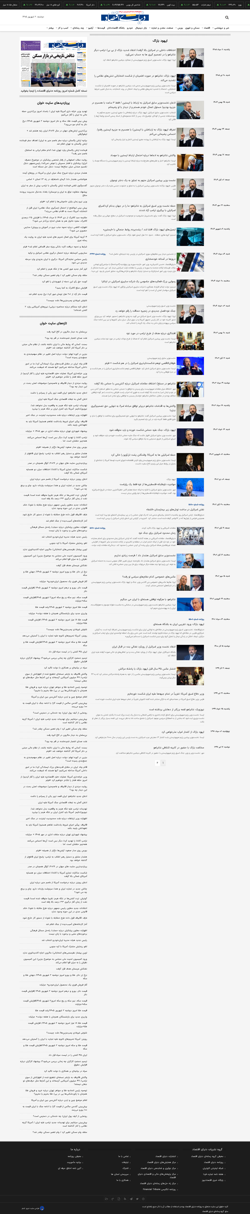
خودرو (130, 28)
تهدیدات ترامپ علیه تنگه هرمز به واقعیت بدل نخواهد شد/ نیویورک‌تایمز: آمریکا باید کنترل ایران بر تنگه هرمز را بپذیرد (59, 407)
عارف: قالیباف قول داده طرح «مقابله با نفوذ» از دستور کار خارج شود (55, 514)
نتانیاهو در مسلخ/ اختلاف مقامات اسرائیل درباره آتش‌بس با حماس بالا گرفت (135, 384)
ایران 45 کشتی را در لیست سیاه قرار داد (68, 1055)
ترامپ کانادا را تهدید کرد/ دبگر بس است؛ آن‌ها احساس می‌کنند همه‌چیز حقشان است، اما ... (57, 439)
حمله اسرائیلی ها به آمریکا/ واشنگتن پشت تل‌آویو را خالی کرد (143, 455)
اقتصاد (206, 28)
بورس (180, 28)
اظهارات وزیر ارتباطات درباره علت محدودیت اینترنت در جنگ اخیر (56, 415)
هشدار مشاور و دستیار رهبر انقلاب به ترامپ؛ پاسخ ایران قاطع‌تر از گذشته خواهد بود (56, 455)
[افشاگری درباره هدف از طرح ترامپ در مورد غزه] (190, 340)
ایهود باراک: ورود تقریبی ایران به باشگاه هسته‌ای (178, 624)
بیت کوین (156, 4)
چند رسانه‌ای (78, 28)
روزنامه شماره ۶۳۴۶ (98, 254)
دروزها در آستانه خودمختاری (160, 259)
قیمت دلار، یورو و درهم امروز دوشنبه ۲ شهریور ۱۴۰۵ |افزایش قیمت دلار (54, 589)
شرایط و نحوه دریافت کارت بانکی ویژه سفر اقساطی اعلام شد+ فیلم (55, 246)
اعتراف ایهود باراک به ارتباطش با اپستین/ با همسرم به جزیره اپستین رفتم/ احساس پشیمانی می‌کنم (136, 132)
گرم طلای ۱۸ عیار (38, 4)
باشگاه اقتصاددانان (116, 28)
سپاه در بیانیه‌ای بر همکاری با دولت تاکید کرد (65, 668)
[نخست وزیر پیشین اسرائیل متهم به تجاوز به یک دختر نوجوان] (190, 188)
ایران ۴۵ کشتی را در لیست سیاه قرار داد (68, 652)
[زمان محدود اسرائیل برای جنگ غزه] (190, 536)
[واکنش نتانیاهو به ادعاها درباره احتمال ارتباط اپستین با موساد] (190, 162)
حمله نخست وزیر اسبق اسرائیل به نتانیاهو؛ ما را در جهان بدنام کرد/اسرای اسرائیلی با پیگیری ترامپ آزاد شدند (137, 208)
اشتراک (125, 1168)
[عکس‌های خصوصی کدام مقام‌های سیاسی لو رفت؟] (190, 583)
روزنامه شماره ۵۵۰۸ (196, 619)
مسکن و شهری (192, 28)
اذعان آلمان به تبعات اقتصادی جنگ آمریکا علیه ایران (62, 399)
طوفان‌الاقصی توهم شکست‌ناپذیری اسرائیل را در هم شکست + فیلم (140, 363)
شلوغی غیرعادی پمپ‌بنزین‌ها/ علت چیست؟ (66, 300)
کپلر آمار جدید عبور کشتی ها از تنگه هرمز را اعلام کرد (62, 269)
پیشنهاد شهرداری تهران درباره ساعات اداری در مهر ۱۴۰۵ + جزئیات (56, 431)
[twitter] (137, 1198)
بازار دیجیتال (141, 28)
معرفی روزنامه (74, 1156)
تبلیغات (125, 1162)
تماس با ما (123, 1156)
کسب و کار (62, 28)
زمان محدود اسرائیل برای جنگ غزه (157, 533)
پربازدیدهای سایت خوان (53, 103)
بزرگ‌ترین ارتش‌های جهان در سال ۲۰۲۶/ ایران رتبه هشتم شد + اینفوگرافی (57, 132)
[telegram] (131, 1198)
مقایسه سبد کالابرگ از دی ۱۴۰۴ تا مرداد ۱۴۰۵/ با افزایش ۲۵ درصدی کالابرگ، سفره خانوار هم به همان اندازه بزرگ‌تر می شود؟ (54, 219)
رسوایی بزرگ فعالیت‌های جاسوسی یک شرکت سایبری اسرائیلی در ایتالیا (139, 282)
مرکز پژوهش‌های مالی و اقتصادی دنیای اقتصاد (157, 1175)
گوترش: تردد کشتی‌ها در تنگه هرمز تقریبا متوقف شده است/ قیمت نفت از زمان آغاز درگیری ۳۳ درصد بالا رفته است (55, 497)
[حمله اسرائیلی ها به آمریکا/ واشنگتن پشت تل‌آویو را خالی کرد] (190, 462)
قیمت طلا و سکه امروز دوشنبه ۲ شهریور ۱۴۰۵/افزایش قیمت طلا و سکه (55, 643)
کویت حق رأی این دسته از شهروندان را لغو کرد (64, 281)
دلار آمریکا (75, 4)
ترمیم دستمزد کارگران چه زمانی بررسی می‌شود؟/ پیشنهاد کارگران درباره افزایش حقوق (53, 659)
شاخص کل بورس (118, 4)
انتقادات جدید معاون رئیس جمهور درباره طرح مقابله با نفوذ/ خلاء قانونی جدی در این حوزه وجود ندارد (55, 506)
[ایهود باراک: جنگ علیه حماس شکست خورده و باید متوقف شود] (190, 437)
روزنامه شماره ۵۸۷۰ (97, 528)
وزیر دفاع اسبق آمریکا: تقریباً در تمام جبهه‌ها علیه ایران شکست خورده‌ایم (166, 694)
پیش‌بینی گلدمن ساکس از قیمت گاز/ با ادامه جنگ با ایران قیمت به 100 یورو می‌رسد (55, 1108)
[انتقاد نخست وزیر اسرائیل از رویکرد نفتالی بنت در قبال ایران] (190, 652)
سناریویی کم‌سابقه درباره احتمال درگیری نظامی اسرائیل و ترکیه (57, 253)
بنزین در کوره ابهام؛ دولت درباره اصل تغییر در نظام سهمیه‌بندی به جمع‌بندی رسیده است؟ (55, 355)
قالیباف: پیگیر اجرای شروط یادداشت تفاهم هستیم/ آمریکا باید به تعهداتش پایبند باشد (56, 423)
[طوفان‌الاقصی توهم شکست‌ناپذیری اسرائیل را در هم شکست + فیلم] (190, 366)
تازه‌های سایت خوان (53, 323)
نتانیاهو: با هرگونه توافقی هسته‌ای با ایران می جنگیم (148, 599)
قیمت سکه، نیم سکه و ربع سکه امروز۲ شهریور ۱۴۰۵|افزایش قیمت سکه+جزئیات (55, 599)
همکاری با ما (122, 1180)
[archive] (106, 1198)
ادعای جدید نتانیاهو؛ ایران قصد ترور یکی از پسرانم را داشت (58, 393)
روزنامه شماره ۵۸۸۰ (196, 504)
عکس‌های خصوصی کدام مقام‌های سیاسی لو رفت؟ (149, 577)
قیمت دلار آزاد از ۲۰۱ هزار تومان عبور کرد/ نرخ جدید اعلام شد (58, 294)
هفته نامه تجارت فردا (213, 1174)
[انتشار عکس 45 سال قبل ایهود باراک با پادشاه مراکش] (190, 676)
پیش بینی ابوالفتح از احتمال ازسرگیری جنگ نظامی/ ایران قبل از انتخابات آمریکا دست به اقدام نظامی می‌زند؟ (57, 209)
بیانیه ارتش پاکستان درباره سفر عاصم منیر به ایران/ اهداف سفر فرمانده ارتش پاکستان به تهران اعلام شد (53, 142)
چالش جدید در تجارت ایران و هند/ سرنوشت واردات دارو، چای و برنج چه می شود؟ (54, 487)
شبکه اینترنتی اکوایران (213, 1168)
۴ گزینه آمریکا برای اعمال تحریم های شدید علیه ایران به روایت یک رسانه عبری (55, 238)
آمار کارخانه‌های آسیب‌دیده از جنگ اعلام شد (66, 521)
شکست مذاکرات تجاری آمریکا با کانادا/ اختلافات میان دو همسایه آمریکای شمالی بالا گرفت (56, 471)
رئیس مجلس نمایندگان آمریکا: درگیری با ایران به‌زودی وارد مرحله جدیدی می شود (56, 261)
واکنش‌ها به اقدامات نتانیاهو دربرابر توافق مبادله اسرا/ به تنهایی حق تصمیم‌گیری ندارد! (133, 408)
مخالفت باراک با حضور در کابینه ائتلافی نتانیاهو (179, 748)
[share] (118, 1198)
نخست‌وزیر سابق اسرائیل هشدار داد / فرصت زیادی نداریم (145, 556)
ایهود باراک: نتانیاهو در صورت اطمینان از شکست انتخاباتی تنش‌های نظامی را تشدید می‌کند (135, 78)
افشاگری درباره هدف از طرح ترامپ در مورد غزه (151, 333)
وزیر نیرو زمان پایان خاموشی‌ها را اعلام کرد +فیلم (63, 201)
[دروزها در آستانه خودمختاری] (190, 262)
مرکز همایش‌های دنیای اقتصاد (161, 1162)
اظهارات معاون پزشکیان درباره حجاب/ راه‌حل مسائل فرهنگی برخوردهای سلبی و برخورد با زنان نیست (58, 529)
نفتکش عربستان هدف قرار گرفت (71, 565)
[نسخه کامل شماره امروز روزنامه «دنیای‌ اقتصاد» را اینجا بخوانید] (53, 62)
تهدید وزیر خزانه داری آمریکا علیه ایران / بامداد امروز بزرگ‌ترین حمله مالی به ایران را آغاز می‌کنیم (54, 113)
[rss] (125, 1198)
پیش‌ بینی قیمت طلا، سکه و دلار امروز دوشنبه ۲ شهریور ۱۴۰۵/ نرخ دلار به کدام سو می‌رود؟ (54, 122)
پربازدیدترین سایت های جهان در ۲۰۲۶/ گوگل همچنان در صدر (57, 463)
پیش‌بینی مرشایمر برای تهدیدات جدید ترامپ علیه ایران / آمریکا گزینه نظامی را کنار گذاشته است (54, 721)
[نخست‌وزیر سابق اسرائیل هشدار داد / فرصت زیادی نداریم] (190, 560)
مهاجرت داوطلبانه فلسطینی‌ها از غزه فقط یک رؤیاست (148, 484)
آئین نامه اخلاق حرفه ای (69, 1168)
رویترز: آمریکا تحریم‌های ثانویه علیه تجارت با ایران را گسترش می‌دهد (54, 636)
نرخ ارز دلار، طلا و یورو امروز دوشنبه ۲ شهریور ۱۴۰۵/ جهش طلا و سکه (55, 573)
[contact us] (112, 1198)
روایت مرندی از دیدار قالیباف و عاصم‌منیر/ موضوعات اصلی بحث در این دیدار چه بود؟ (55, 385)
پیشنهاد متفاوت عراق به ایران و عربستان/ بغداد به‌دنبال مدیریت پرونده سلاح (53, 193)
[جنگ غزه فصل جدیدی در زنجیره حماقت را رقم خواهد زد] (190, 314)
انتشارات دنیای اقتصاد (165, 1156)
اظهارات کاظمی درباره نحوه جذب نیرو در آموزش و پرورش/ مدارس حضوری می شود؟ (55, 229)
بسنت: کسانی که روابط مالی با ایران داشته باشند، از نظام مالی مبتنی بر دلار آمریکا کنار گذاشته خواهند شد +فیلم (54, 346)
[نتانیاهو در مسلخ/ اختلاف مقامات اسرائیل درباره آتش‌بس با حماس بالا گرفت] (190, 389)
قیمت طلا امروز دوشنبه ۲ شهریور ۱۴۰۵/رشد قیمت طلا (61, 607)
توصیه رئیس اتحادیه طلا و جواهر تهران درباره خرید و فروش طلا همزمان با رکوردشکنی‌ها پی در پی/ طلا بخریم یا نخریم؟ (56, 689)
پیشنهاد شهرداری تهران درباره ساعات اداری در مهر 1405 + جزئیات (56, 834)
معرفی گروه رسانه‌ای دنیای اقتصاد (207, 1156)
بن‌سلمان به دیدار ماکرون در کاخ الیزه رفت (67, 332)
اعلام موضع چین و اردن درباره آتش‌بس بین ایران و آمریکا (59, 697)
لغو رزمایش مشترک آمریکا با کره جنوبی (68, 543)
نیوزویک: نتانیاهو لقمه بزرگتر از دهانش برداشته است (176, 710)
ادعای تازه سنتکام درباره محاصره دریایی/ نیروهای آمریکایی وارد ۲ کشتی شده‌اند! (56, 308)
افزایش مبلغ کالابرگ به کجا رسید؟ (71, 288)
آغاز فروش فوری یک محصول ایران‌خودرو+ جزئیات (63, 581)
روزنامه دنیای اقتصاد (213, 1162)
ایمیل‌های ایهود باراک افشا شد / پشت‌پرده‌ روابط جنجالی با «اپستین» (139, 230)
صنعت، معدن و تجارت (161, 28)
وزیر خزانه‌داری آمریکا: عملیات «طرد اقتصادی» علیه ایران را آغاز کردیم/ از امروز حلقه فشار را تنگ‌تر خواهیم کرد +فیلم (54, 375)
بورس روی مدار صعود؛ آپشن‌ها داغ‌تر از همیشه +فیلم (61, 447)
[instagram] (143, 1198)
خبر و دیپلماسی (221, 28)
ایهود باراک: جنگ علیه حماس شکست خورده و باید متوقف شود (142, 430)
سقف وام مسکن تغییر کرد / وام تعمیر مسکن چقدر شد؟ (60, 275)
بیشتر (51, 28)
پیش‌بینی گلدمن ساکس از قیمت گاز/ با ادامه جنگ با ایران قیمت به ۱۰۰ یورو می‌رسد (55, 705)
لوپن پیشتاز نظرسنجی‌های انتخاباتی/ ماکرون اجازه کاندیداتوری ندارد (55, 549)
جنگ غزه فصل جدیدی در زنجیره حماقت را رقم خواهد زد (145, 311)
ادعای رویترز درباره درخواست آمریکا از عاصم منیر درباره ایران (58, 479)
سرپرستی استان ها (120, 1174)
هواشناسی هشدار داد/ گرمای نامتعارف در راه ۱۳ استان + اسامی (56, 179)
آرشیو (90, 28)
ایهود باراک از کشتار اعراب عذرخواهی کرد (183, 732)
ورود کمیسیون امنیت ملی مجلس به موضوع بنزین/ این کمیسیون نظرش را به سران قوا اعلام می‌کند (55, 557)
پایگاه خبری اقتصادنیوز (212, 1180)
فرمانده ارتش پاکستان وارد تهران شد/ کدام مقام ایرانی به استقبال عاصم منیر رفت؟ (56, 152)
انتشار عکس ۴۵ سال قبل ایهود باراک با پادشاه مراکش (147, 669)
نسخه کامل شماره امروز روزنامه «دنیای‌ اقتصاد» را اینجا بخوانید (54, 91)
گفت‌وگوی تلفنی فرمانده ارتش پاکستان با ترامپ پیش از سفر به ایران (54, 185)
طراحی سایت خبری (32, 1208)
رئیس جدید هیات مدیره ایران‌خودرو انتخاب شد (64, 537)
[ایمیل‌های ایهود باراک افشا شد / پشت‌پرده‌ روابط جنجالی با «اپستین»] (190, 237)
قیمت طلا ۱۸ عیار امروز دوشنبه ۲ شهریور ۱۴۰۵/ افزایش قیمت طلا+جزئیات (57, 621)
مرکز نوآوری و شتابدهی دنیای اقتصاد (158, 1168)
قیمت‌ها (101, 28)
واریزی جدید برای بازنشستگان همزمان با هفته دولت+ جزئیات (58, 613)
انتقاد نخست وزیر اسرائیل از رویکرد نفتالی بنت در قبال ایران (144, 647)
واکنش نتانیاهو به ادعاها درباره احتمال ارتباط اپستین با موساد (143, 155)
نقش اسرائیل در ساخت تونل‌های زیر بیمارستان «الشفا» (175, 510)
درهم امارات (190, 4)
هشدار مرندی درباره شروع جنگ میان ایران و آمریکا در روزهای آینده (55, 173)
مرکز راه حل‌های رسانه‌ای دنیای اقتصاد (158, 1183)
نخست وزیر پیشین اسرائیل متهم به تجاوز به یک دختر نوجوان (143, 180)
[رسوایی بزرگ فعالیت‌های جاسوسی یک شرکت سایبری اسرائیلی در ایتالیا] (190, 288)
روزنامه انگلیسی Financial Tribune (159, 1189)
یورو (224, 4)
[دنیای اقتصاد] (125, 17)
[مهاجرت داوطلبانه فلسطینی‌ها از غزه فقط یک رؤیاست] (190, 487)
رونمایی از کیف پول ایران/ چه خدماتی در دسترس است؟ (60, 713)
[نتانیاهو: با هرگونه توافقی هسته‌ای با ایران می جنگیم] (190, 604)
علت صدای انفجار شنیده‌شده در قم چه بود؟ (66, 338)
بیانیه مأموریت (74, 1162)
